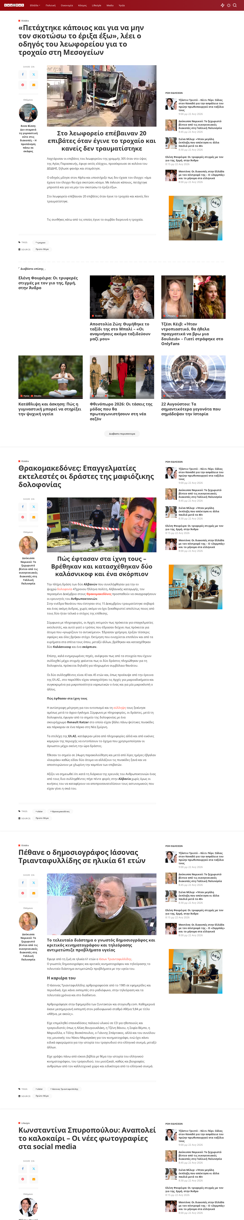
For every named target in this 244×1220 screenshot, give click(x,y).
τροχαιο (41, 242)
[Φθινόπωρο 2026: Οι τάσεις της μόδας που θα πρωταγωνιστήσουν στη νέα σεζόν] (122, 377)
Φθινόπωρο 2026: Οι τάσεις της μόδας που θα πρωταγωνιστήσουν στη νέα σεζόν (121, 411)
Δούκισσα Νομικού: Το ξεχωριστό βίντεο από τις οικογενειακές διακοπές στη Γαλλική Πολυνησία (200, 124)
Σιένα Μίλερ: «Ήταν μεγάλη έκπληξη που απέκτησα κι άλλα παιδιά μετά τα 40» (199, 142)
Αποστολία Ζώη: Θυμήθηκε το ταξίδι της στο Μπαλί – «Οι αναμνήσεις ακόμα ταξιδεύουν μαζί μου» (120, 331)
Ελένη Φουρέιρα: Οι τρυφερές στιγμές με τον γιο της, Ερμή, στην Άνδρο (194, 158)
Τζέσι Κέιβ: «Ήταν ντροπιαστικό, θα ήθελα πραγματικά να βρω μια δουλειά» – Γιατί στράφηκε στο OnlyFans (192, 333)
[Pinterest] (22, 85)
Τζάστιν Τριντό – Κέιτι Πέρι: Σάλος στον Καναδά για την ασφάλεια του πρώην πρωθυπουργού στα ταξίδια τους (201, 105)
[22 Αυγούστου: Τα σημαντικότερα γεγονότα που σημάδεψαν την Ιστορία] (193, 377)
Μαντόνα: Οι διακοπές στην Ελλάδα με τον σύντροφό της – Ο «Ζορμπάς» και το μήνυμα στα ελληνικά (202, 175)
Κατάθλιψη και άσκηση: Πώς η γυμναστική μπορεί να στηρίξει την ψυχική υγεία (49, 408)
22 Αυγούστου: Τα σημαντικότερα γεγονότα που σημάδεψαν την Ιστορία (191, 408)
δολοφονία (65, 589)
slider (40, 811)
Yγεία (26, 396)
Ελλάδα (25, 21)
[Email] (33, 85)
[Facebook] (22, 74)
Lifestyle (170, 316)
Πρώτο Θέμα (42, 249)
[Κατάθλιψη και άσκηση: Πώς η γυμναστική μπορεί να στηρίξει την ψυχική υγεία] (50, 377)
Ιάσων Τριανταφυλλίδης (115, 959)
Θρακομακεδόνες (61, 811)
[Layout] (14, 5)
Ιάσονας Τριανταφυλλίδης (65, 1089)
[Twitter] (33, 74)
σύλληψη (120, 708)
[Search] (235, 5)
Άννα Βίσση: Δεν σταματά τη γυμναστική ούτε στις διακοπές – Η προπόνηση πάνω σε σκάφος (28, 138)
